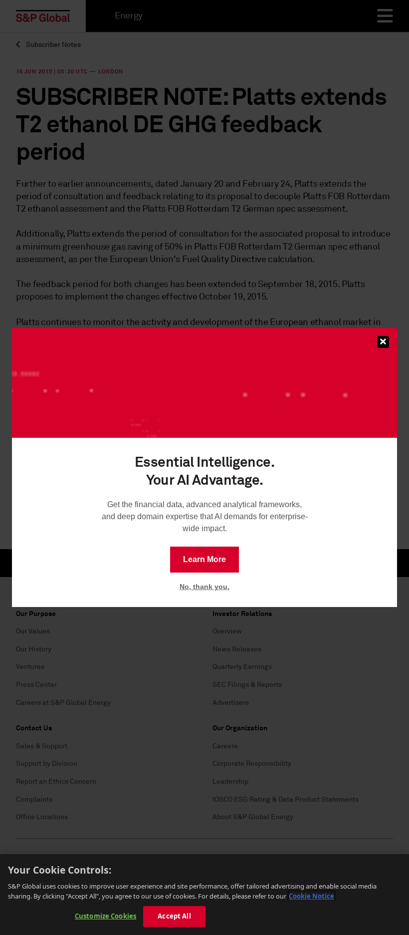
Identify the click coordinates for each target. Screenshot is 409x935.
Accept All (174, 916)
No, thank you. (204, 587)
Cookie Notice (311, 896)
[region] (204, 894)
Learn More (204, 559)
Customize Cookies (105, 916)
